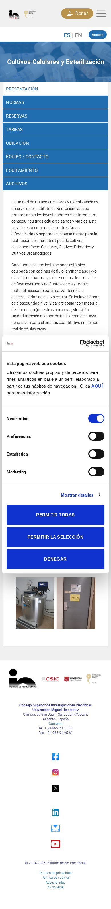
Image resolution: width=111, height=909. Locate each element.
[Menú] (101, 14)
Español (69, 35)
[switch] (96, 436)
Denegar (55, 559)
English (77, 35)
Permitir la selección (55, 537)
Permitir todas (55, 514)
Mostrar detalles (77, 495)
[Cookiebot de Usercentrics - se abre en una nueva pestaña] (79, 343)
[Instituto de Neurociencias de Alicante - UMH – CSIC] (27, 14)
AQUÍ (97, 386)
